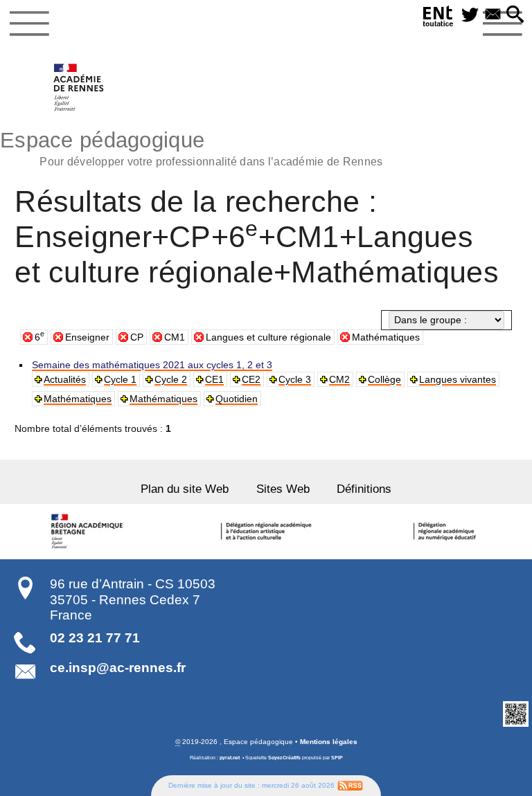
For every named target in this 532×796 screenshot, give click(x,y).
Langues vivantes (457, 379)
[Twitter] (470, 15)
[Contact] (492, 15)
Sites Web (283, 489)
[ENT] (438, 18)
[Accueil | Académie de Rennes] (88, 531)
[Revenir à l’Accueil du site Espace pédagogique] (79, 87)
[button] (515, 15)
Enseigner (87, 337)
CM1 (174, 337)
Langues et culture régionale (268, 337)
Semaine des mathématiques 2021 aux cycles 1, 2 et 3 (152, 364)
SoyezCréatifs (284, 757)
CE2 (251, 379)
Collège (384, 379)
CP (136, 337)
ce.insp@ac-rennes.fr (118, 667)
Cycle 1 (120, 379)
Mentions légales (328, 741)
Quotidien (236, 398)
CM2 (339, 379)
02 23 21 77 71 (95, 638)
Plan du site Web (185, 489)
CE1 (214, 379)
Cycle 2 (170, 379)
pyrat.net (230, 757)
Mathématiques (386, 337)
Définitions (364, 489)
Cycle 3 (294, 379)
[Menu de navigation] (29, 23)
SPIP (337, 757)
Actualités (65, 379)
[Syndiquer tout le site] (350, 785)
